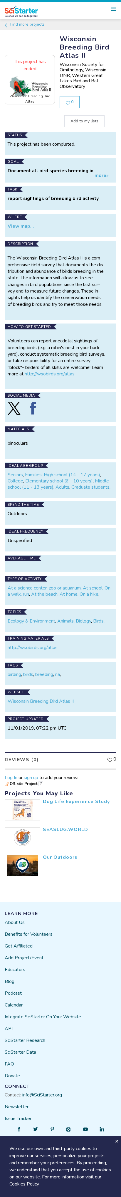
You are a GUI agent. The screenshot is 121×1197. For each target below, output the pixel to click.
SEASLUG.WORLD (65, 829)
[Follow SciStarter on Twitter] (35, 1129)
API (9, 1028)
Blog (9, 981)
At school (92, 588)
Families (33, 475)
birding (14, 674)
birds (28, 674)
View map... (21, 226)
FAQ (9, 1064)
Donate (12, 1076)
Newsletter (16, 1107)
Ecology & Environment (31, 621)
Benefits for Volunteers (29, 934)
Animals (65, 621)
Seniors (15, 475)
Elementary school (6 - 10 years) (59, 481)
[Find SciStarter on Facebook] (19, 1129)
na (57, 674)
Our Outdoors (60, 857)
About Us (15, 922)
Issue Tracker (18, 1118)
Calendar (14, 1005)
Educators (15, 969)
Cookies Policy (24, 1184)
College (15, 481)
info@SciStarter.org (42, 1095)
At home (69, 594)
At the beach (44, 594)
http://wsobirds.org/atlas (50, 374)
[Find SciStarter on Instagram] (68, 1129)
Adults (62, 487)
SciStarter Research (25, 1040)
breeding (44, 674)
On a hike (89, 594)
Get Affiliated (19, 946)
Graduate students (90, 487)
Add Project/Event (24, 958)
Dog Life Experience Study (76, 801)
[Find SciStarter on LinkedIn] (102, 1129)
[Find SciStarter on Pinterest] (52, 1129)
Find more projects (27, 24)
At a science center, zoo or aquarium (44, 588)
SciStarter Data (20, 1052)
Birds (98, 621)
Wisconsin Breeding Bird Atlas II (41, 701)
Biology (83, 621)
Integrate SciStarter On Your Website (43, 1017)
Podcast (13, 993)
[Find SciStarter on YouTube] (85, 1129)
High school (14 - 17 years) (72, 475)
